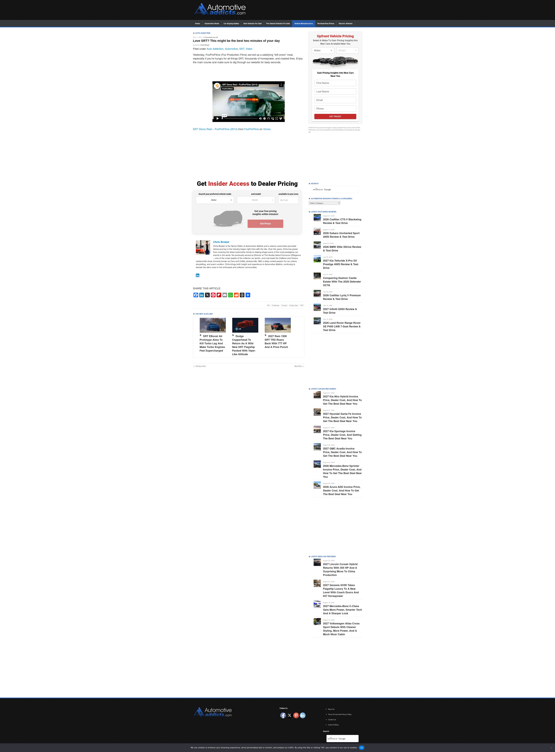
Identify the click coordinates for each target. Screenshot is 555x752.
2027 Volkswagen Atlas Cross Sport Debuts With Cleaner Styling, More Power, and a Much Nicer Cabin (341, 629)
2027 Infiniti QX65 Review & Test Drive (340, 311)
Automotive (231, 48)
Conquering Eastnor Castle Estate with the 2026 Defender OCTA (342, 281)
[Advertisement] (306, 10)
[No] (551, 747)
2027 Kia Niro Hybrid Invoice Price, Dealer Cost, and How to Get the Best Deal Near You (342, 400)
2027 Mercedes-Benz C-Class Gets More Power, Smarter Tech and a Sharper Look (342, 609)
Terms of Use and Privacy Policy (340, 714)
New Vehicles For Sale (253, 23)
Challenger (275, 305)
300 (268, 305)
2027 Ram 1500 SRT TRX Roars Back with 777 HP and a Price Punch (276, 341)
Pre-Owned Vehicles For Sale (278, 23)
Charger (284, 305)
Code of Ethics (333, 724)
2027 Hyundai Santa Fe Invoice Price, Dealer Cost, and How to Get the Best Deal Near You (342, 417)
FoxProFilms (251, 129)
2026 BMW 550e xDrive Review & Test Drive (342, 248)
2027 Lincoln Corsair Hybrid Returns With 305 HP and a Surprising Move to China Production (340, 569)
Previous (198, 336)
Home (197, 23)
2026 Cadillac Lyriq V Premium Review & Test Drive (342, 297)
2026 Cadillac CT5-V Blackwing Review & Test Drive (342, 221)
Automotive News (212, 23)
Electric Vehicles (346, 23)
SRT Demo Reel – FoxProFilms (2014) (215, 129)
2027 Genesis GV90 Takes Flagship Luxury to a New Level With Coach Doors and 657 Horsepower (341, 590)
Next (299, 336)
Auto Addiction (215, 48)
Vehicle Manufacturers (303, 23)
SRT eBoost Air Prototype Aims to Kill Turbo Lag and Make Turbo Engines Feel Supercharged (212, 343)
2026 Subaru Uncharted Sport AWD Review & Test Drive (341, 235)
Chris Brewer (205, 45)
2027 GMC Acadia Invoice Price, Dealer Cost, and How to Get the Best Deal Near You (342, 452)
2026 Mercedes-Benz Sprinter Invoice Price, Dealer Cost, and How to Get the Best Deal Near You (342, 471)
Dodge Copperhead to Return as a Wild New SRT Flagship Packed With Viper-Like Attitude (244, 345)
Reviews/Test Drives (325, 23)
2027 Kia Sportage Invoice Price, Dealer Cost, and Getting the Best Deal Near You (342, 434)
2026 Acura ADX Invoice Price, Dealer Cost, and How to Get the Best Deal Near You (341, 490)
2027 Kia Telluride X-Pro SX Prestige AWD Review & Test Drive (340, 264)
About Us (331, 709)
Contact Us (332, 719)
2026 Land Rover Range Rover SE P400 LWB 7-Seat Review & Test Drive (342, 326)
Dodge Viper (293, 305)
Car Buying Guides (231, 23)
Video (249, 48)
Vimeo (267, 129)
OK (361, 748)
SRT (241, 48)
